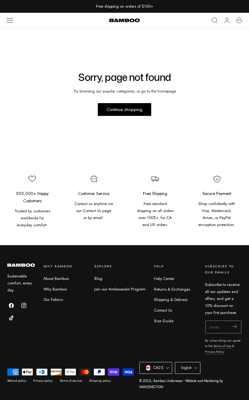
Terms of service (71, 380)
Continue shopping (124, 109)
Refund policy (16, 380)
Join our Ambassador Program (119, 289)
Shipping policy (100, 380)
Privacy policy (43, 380)
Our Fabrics (53, 300)
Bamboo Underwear (168, 380)
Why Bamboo (55, 289)
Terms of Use (222, 346)
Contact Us (163, 310)
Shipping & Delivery (171, 300)
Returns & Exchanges (172, 289)
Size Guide (163, 321)
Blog (98, 278)
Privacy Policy (214, 352)
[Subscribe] (234, 326)
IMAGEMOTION (151, 386)
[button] (10, 20)
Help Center (164, 278)
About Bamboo (56, 278)
